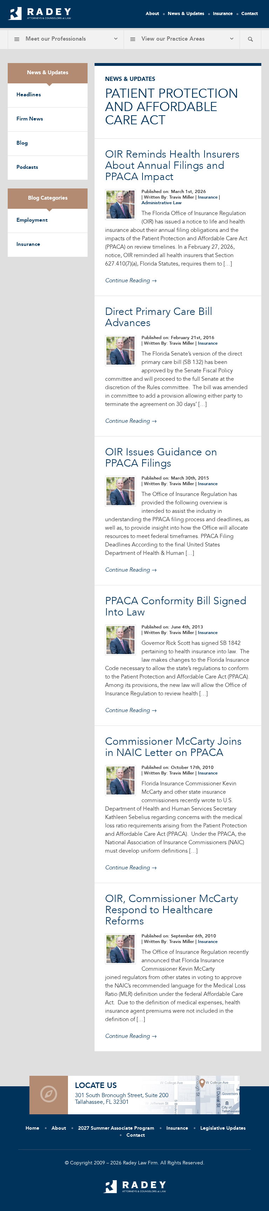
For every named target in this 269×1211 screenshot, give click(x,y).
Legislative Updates (223, 1128)
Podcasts (27, 167)
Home (32, 1128)
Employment (32, 220)
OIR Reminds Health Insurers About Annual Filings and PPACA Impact (172, 166)
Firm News (29, 119)
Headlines (28, 95)
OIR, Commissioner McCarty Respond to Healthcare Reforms (171, 910)
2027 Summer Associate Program (116, 1128)
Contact (249, 14)
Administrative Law (161, 203)
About (152, 14)
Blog (22, 143)
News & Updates (186, 14)
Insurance (223, 14)
